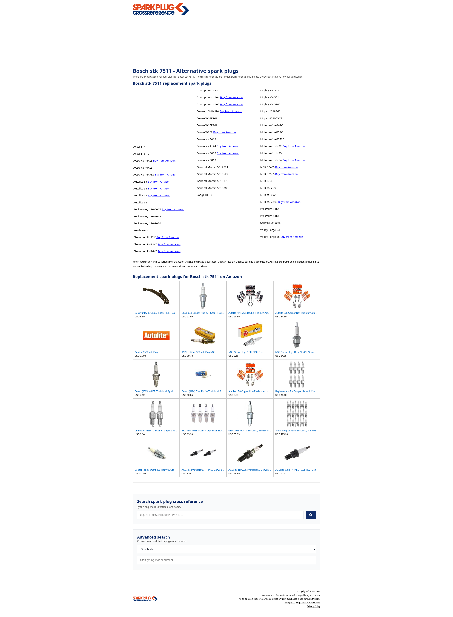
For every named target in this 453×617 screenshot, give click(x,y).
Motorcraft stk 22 (271, 146)
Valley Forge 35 (270, 236)
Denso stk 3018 (206, 139)
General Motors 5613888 (212, 188)
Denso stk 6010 (206, 160)
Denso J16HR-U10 (208, 111)
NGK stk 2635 (268, 188)
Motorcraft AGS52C (272, 139)
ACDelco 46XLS (142, 167)
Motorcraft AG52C (271, 132)
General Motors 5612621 (212, 167)
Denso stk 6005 (206, 153)
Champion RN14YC (145, 251)
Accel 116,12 (141, 153)
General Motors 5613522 (212, 174)
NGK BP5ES (267, 174)
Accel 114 (139, 146)
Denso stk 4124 (206, 146)
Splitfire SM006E (270, 222)
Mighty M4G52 (269, 97)
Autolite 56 (140, 188)
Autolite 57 (140, 195)
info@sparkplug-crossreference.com (302, 602)
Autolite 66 (140, 202)
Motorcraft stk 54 (271, 160)
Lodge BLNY (204, 195)
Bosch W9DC (141, 230)
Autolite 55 (140, 181)
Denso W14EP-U (207, 118)
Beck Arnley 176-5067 (147, 209)
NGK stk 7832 (268, 202)
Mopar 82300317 (271, 118)
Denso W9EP (205, 132)
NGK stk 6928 (268, 195)
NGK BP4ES (267, 167)
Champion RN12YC (145, 244)
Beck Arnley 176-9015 (147, 216)
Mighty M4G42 (269, 90)
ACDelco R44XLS (143, 174)
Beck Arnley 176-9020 (147, 223)
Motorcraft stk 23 (271, 153)
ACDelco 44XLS (142, 160)
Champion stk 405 (208, 104)
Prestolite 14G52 (270, 208)
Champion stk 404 (208, 97)
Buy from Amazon (164, 160)
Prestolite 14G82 (270, 216)
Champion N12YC (144, 237)
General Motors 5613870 (212, 181)
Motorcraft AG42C (271, 125)
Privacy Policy (313, 606)
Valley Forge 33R (270, 230)
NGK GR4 (266, 181)
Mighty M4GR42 (270, 104)
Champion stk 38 (207, 90)
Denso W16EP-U (207, 125)
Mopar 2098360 (270, 111)
